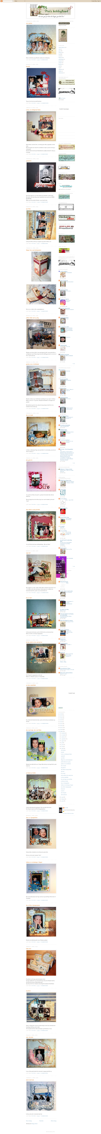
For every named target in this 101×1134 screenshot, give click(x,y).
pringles (60, 62)
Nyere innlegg (29, 1120)
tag (59, 67)
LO (59, 56)
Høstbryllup (68, 371)
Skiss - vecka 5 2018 (69, 500)
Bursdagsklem (68, 380)
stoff (59, 66)
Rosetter (60, 64)
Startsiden (41, 1120)
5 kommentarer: (44, 810)
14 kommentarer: (44, 357)
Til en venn (68, 346)
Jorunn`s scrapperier (64, 299)
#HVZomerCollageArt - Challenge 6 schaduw (70, 482)
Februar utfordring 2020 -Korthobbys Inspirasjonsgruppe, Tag (69, 329)
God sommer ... (68, 291)
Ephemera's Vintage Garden (66, 469)
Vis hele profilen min (68, 813)
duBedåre (62, 600)
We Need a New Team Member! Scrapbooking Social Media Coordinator (66, 543)
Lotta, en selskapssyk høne (33, 110)
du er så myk (29, 415)
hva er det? (29, 598)
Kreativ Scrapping (64, 379)
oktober (63, 737)
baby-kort (28, 948)
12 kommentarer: (44, 592)
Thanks (67, 582)
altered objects (61, 47)
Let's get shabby (63, 530)
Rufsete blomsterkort (69, 281)
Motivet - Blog (63, 661)
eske (59, 49)
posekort (60, 61)
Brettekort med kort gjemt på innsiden (69, 408)
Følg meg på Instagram (68, 301)
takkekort (60, 69)
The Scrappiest (63, 548)
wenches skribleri (63, 271)
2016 (61, 718)
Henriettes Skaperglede (65, 308)
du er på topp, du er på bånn (33, 730)
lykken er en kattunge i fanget (34, 862)
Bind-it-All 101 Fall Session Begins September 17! (69, 655)
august (62, 740)
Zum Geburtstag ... (69, 592)
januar (62, 801)
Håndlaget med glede (64, 354)
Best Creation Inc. (64, 508)
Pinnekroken (63, 639)
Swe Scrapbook (63, 498)
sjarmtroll (28, 161)
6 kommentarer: (44, 1030)
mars (62, 797)
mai (62, 746)
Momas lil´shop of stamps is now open (67, 669)
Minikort (60, 57)
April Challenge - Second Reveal (69, 519)
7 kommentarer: (44, 243)
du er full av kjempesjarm (33, 905)
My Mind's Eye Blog (64, 609)
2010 (61, 729)
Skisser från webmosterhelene (66, 672)
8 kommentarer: (44, 59)
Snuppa (67, 318)
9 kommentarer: (44, 154)
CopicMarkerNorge (64, 416)
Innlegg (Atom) (34, 1123)
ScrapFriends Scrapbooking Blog (66, 540)
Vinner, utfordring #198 (64, 426)
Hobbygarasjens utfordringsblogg (63, 430)
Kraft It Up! (62, 557)
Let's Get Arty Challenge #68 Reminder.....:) (68, 533)
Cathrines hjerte (63, 345)
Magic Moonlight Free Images (66, 620)
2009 (61, 731)
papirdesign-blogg (64, 289)
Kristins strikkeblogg (64, 629)
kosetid (28, 66)
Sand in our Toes (69, 549)
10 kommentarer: (44, 103)
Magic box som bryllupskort (33, 250)
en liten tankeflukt (31, 685)
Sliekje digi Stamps (64, 581)
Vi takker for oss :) (63, 640)
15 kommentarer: (44, 723)
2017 (61, 716)
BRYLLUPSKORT (69, 355)
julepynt (60, 52)
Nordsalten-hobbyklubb (65, 425)
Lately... (67, 573)
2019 (61, 714)
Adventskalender (69, 272)
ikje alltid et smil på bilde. (33, 509)
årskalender (61, 72)
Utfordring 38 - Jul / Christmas (69, 442)
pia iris (66, 807)
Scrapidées (62, 526)
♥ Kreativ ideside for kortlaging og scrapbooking (66, 614)
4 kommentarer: (44, 546)
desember (63, 733)
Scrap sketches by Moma (65, 668)
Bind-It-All (62, 652)
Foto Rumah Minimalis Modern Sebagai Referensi (65, 617)
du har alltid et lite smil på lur (34, 642)
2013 (61, 723)
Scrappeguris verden (64, 326)
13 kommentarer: (44, 408)
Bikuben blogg (63, 388)
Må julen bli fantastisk (70, 309)
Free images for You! (69, 621)
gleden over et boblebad (32, 364)
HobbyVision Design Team (65, 480)
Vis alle (74, 363)
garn (59, 50)
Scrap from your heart (65, 440)
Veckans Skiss (63, 489)
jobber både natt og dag (32, 318)
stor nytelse (29, 23)
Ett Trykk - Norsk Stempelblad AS (66, 449)
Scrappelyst (62, 369)
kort (59, 54)
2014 (61, 721)
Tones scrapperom (64, 280)
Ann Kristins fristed (64, 317)
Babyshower (68, 337)
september (63, 738)
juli (62, 742)
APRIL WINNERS (69, 558)
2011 (61, 727)
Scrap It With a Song (64, 517)
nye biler (28, 209)
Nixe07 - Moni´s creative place (66, 591)
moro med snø (30, 1080)
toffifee (60, 71)
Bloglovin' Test (63, 610)
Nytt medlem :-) (69, 644)
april (62, 748)
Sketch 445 (62, 527)
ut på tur (28, 991)
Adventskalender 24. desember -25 (69, 418)
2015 (61, 719)
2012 (61, 725)
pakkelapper (61, 59)
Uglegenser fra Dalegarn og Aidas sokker (69, 632)
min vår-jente (29, 1037)
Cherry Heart (63, 572)
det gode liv (29, 460)
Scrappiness (62, 406)
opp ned (28, 553)
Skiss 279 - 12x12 (63, 673)
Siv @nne (62, 336)
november (63, 735)
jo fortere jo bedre (31, 773)
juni (62, 744)
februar (62, 799)
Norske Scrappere (64, 643)
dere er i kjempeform (31, 817)
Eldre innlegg (53, 1120)
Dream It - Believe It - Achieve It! (70, 390)
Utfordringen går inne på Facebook (69, 432)
